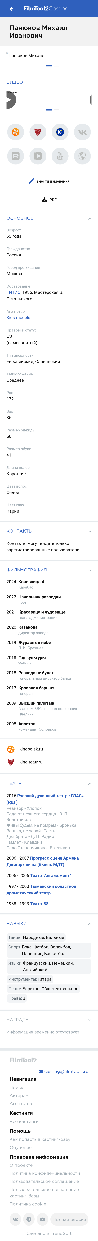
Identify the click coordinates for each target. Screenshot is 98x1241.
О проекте (21, 1165)
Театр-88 (39, 903)
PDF (53, 200)
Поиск (16, 1087)
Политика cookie (28, 1204)
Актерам (19, 1095)
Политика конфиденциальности (45, 1173)
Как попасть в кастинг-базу (40, 1139)
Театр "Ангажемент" (50, 875)
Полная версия (69, 1219)
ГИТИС (13, 292)
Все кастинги (24, 1121)
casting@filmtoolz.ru (65, 1071)
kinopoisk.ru (31, 749)
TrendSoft (61, 1233)
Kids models (18, 317)
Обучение (21, 1147)
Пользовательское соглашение (44, 1181)
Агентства (21, 1103)
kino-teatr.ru (31, 761)
